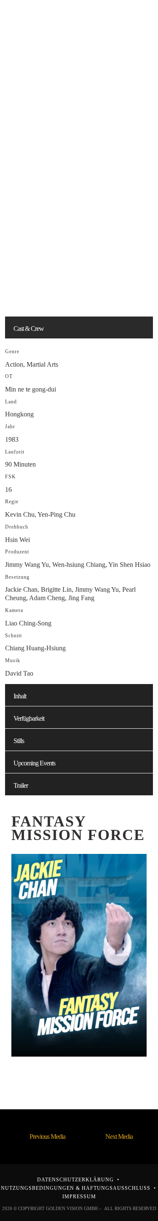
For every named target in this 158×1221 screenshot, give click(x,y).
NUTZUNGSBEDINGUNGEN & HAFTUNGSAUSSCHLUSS (75, 1188)
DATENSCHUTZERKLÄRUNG (75, 1180)
